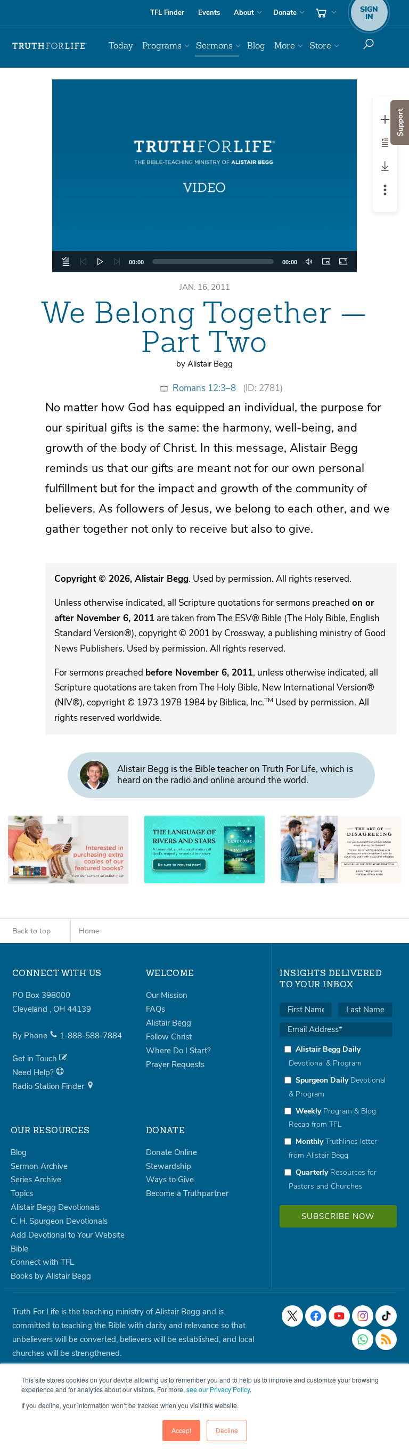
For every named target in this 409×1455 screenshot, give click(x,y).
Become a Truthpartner (187, 1193)
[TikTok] (386, 1316)
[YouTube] (339, 1316)
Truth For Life (49, 46)
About (244, 13)
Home (89, 931)
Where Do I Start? (178, 1050)
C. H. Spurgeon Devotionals (59, 1221)
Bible (19, 1248)
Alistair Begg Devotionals (55, 1207)
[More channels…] (386, 1339)
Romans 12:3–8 (204, 388)
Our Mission (166, 995)
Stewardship (168, 1166)
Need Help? (34, 1072)
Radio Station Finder (49, 1086)
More (284, 45)
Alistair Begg (168, 1023)
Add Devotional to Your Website (68, 1235)
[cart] (324, 13)
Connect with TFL (42, 1262)
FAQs (155, 1009)
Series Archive (36, 1179)
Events (209, 13)
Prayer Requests (175, 1064)
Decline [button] (227, 1430)
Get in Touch (35, 1058)
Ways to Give (170, 1179)
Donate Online (171, 1152)
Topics (22, 1193)
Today (121, 45)
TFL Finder (167, 13)
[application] (204, 175)
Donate (285, 13)
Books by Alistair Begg (51, 1276)
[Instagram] (362, 1316)
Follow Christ (169, 1036)
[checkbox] (336, 1117)
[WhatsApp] (362, 1339)
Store (320, 45)
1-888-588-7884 (91, 1035)
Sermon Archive (39, 1166)
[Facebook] (315, 1316)
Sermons (214, 45)
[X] (292, 1316)
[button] (204, 176)
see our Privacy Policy (218, 1389)
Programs (162, 45)
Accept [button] (181, 1430)
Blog (256, 45)
